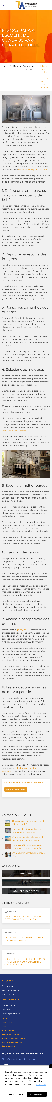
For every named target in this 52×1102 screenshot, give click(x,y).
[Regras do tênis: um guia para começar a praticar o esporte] (8, 846)
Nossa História (9, 994)
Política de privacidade (13, 1038)
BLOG (4, 1027)
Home (5, 66)
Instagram (22, 768)
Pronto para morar (11, 1013)
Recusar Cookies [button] (15, 1094)
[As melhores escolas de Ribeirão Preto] (8, 854)
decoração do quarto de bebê (33, 169)
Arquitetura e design (15, 789)
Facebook (33, 768)
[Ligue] (3, 5)
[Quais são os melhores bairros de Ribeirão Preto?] (7, 822)
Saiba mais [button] (41, 1085)
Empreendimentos (11, 1000)
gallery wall (22, 630)
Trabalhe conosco (11, 1034)
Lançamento (8, 1005)
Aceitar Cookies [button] (36, 1094)
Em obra (6, 1009)
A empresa (7, 986)
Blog (15, 66)
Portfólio (7, 1023)
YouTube (6, 771)
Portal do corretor (12, 1042)
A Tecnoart (7, 981)
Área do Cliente (10, 1046)
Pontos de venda (10, 990)
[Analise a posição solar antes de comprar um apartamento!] (8, 838)
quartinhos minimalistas (14, 430)
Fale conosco (9, 1030)
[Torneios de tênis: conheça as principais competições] (8, 830)
